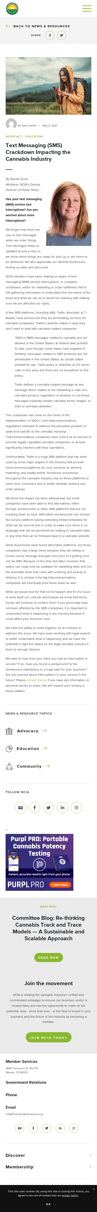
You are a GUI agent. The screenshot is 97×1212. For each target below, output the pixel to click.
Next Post (48, 906)
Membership (20, 1167)
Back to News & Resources (41, 26)
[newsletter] (19, 1128)
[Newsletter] (20, 807)
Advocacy (28, 731)
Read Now (48, 957)
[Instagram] (76, 807)
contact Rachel (36, 680)
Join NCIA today (48, 1037)
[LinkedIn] (62, 807)
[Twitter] (48, 807)
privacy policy (70, 1195)
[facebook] (33, 1128)
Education (28, 749)
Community (29, 766)
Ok (48, 1204)
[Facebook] (34, 807)
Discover (15, 1155)
